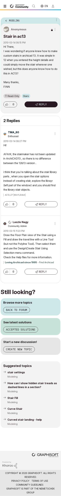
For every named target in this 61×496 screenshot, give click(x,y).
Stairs (26, 96)
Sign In (54, 6)
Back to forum (16, 310)
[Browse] (5, 6)
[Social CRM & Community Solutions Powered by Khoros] (9, 464)
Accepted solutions (20, 329)
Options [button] (56, 19)
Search (33, 6)
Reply (43, 104)
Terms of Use (40, 480)
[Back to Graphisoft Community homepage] (20, 6)
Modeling (12, 376)
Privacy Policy (20, 480)
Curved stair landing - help (24, 419)
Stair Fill (12, 398)
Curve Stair (14, 408)
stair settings (16, 372)
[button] (7, 104)
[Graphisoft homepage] (45, 455)
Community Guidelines (29, 484)
